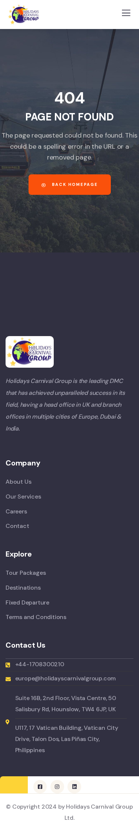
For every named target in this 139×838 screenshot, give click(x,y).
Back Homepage (74, 184)
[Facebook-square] (40, 786)
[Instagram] (57, 786)
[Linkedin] (74, 786)
